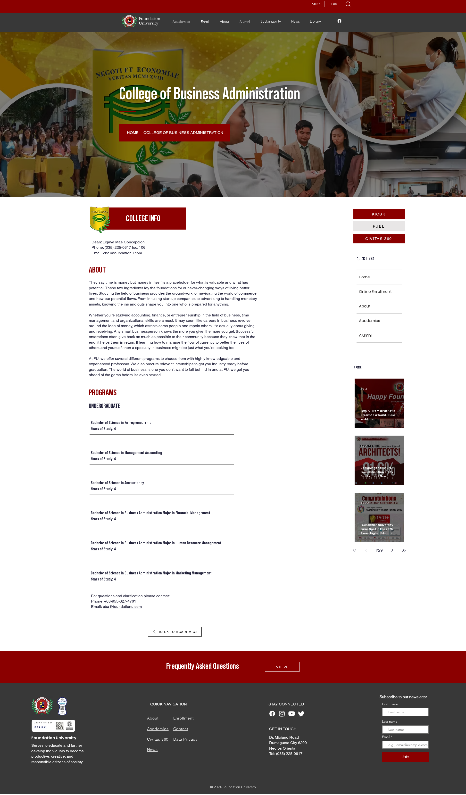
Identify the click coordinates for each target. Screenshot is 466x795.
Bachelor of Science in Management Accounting (126, 452)
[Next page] (392, 550)
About (365, 306)
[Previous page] (366, 550)
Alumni (365, 335)
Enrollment (183, 718)
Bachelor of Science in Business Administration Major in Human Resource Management (156, 543)
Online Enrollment (375, 291)
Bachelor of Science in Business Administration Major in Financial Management (150, 513)
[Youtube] (291, 713)
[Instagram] (282, 713)
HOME (133, 132)
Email (386, 736)
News (152, 749)
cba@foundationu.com (122, 253)
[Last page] (404, 550)
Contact (180, 728)
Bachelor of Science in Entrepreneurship (121, 422)
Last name (390, 721)
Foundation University (53, 738)
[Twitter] (301, 713)
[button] (348, 4)
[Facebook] (339, 21)
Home (364, 277)
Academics (369, 320)
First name (390, 704)
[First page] (354, 550)
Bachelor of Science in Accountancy (117, 482)
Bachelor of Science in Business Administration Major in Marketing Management (151, 573)
